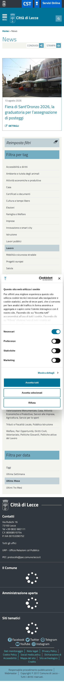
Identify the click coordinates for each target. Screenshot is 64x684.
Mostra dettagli (46, 373)
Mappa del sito (28, 658)
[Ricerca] (59, 18)
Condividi (33, 45)
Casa (8, 187)
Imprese (10, 221)
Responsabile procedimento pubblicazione (30, 670)
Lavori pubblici (13, 241)
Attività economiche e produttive (23, 180)
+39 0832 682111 (15, 529)
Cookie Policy (10, 654)
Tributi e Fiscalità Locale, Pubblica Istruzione (29, 424)
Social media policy (31, 654)
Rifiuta (32, 402)
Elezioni (10, 207)
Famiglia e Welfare (16, 214)
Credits (32, 661)
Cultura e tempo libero (18, 201)
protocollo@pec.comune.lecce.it (24, 557)
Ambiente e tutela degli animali (22, 173)
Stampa (51, 45)
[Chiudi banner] (59, 278)
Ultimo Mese (13, 481)
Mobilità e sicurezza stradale (21, 255)
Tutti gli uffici (9, 543)
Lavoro (10, 248)
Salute (9, 268)
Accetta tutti (32, 382)
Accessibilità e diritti (17, 167)
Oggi (8, 467)
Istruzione (11, 234)
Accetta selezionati (32, 392)
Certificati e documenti (18, 194)
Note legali (32, 651)
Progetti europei (14, 261)
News (14, 31)
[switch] (56, 341)
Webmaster (11, 673)
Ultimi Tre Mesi (14, 487)
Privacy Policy (49, 651)
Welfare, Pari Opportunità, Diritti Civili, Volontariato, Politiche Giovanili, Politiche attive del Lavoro (31, 434)
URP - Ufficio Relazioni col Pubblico (20, 550)
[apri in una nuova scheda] (4, 4)
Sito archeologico (48, 658)
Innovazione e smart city (19, 228)
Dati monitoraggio (13, 651)
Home (5, 31)
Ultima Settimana (15, 474)
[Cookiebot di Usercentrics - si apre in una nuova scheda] (40, 279)
